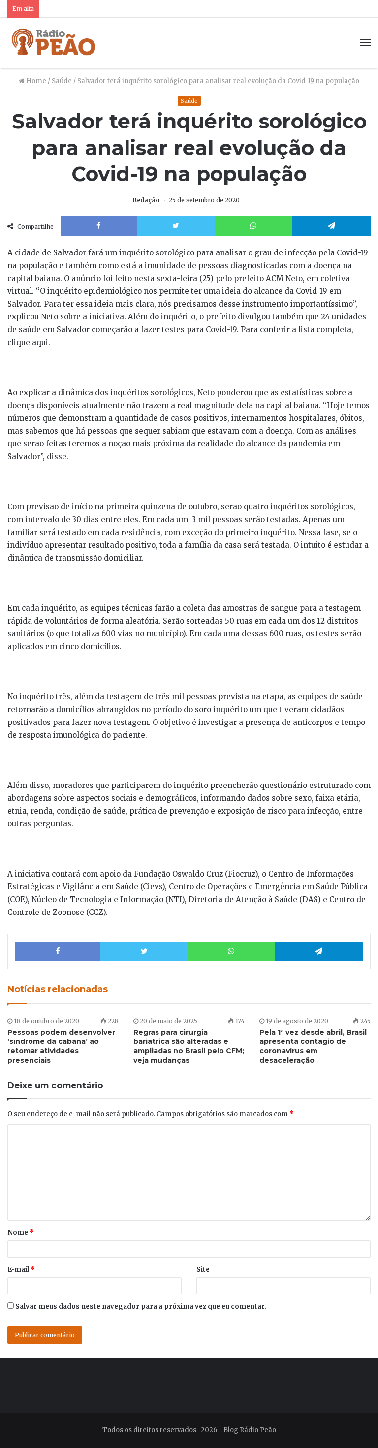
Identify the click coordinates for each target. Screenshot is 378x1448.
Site (203, 1269)
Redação (146, 200)
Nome (20, 1232)
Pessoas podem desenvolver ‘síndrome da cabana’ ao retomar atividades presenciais (61, 1046)
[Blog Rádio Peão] (54, 43)
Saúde (62, 81)
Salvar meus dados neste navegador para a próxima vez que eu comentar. (140, 1306)
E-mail (21, 1269)
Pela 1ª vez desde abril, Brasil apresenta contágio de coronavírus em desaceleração (313, 1046)
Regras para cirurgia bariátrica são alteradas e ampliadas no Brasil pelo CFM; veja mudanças (188, 1046)
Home (35, 81)
